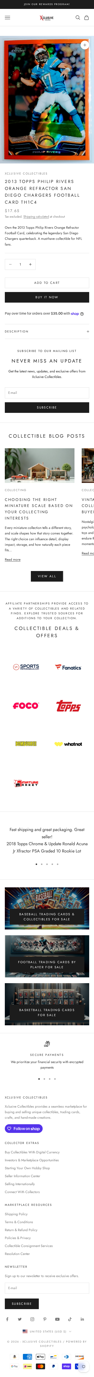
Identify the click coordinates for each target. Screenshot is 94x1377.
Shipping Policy (16, 1214)
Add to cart (47, 282)
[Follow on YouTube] (57, 1319)
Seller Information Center (22, 1176)
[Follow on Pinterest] (44, 1319)
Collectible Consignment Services (29, 1245)
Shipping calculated (36, 216)
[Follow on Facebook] (7, 1319)
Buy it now (46, 297)
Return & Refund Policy (21, 1230)
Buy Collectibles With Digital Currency (32, 1152)
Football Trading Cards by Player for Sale (47, 964)
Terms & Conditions (19, 1222)
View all (47, 576)
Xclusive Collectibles (26, 173)
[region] (47, 1056)
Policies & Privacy (18, 1237)
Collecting (16, 490)
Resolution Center (17, 1253)
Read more (12, 559)
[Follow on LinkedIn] (82, 1319)
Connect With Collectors (22, 1191)
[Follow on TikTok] (69, 1319)
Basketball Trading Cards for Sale (47, 1012)
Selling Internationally (20, 1184)
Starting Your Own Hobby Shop (27, 1168)
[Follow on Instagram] (32, 1319)
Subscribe (47, 407)
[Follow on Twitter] (19, 1319)
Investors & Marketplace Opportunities (32, 1160)
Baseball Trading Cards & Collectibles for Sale (47, 917)
